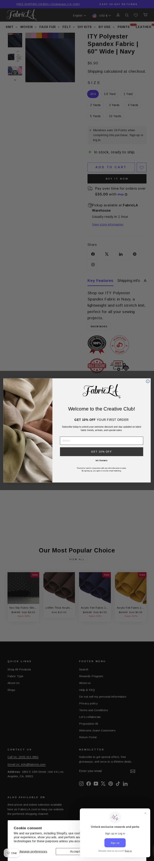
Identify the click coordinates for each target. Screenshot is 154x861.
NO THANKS (101, 461)
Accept (75, 851)
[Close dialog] (147, 381)
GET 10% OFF (101, 451)
